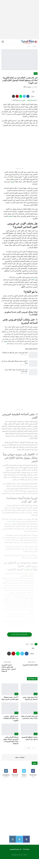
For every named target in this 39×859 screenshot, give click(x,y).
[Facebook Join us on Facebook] (26, 839)
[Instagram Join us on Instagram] (12, 839)
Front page (26, 849)
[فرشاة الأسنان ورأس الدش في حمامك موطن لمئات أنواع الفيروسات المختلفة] (10, 729)
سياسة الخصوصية (14, 849)
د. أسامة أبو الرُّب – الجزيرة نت (28, 100)
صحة (35, 73)
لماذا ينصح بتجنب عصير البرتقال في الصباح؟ (15, 352)
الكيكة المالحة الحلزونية (30, 665)
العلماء (31, 644)
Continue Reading (19, 634)
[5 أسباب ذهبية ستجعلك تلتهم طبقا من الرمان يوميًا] (33, 363)
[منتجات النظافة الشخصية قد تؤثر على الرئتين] (29, 729)
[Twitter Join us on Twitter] (19, 839)
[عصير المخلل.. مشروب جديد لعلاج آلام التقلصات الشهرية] (10, 708)
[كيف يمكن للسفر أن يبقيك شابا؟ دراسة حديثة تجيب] (33, 372)
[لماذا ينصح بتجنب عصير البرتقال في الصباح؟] (33, 355)
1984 (32, 280)
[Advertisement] (19, 19)
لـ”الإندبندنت (12, 521)
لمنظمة (10, 216)
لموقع (13, 181)
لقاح (27, 644)
